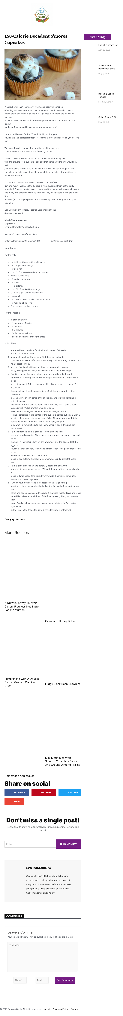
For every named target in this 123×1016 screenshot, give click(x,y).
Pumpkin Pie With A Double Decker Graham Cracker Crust (21, 682)
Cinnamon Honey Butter (60, 621)
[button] (2, 14)
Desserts (20, 519)
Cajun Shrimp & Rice (108, 117)
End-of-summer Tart (108, 45)
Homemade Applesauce (19, 775)
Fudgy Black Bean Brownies (62, 683)
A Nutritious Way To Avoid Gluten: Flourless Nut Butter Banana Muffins (22, 606)
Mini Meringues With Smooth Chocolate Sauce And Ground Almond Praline (62, 761)
